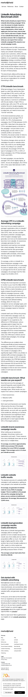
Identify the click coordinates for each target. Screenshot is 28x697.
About (16, 6)
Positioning (3, 653)
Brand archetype (17, 648)
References (10, 6)
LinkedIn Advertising (5, 648)
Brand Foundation (5, 644)
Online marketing (4, 650)
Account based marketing (6, 646)
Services (4, 6)
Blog (2, 637)
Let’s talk (16, 639)
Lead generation (17, 650)
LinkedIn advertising (19, 617)
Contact (21, 6)
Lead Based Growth (18, 644)
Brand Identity (17, 646)
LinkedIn (14, 611)
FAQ (15, 637)
